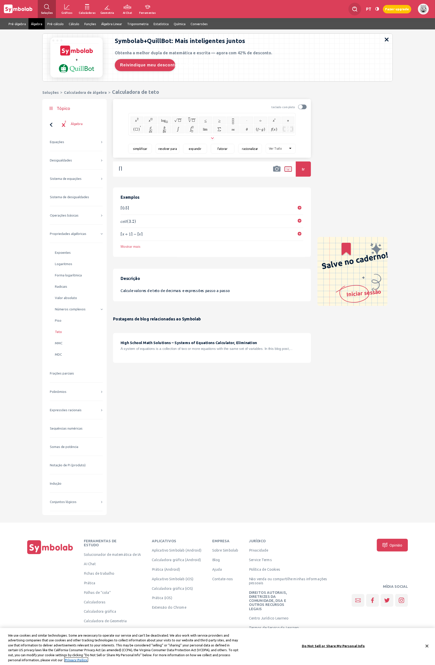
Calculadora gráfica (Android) (176, 560)
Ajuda (217, 569)
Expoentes (63, 253)
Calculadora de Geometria (105, 621)
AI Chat (90, 564)
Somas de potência (64, 447)
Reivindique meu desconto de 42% (147, 65)
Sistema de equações (66, 179)
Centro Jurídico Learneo (268, 618)
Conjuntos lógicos (63, 502)
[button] (277, 172)
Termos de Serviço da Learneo (274, 628)
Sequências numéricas (66, 428)
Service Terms (260, 560)
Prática (89, 583)
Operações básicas (64, 215)
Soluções (50, 92)
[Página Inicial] (50, 554)
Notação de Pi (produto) (68, 465)
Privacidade (258, 550)
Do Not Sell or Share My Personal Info (333, 646)
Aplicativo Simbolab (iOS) (173, 579)
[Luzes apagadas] (377, 9)
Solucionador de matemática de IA (112, 554)
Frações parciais (62, 373)
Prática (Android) (166, 569)
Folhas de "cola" (97, 592)
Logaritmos (63, 264)
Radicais (61, 286)
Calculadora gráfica (100, 611)
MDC (58, 354)
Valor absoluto (66, 298)
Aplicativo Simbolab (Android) (176, 550)
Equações (57, 142)
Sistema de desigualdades (69, 197)
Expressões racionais (66, 410)
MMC (58, 343)
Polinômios (58, 392)
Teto (58, 332)
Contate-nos (222, 579)
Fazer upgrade (397, 9)
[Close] (426, 646)
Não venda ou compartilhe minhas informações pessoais (288, 581)
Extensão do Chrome (169, 607)
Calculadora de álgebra (85, 92)
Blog (216, 560)
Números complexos (70, 309)
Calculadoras (94, 602)
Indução (55, 483)
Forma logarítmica (68, 275)
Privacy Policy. (76, 659)
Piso (58, 320)
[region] (217, 646)
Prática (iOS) (162, 598)
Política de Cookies (264, 569)
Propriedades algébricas (68, 234)
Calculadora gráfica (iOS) (172, 588)
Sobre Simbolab (225, 550)
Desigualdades (61, 160)
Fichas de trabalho (99, 573)
